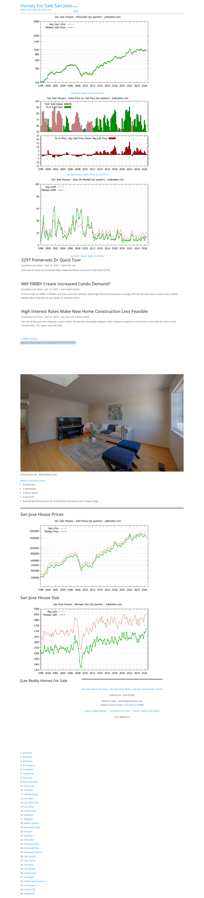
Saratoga (29, 877)
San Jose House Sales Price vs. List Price (87, 174)
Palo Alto (29, 839)
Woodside (29, 893)
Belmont (27, 756)
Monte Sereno (31, 823)
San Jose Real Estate (120, 689)
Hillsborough (31, 794)
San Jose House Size (39, 597)
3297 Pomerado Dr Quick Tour (51, 260)
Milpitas (28, 819)
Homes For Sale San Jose (46, 6)
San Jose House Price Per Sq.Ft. (87, 93)
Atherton (27, 752)
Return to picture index (32, 480)
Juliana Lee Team (33, 265)
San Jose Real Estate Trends (35, 342)
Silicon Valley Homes (96, 710)
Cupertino (28, 773)
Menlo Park (30, 810)
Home (75, 6)
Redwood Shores (33, 852)
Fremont (28, 790)
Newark (28, 831)
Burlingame (29, 765)
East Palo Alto (30, 781)
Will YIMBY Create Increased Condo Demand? (65, 284)
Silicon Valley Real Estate (146, 710)
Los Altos (29, 798)
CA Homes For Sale (120, 710)
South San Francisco (35, 881)
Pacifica (28, 835)
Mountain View (32, 827)
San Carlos (30, 860)
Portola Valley (31, 843)
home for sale (68, 265)
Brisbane (28, 761)
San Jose (28, 864)
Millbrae (28, 814)
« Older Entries (29, 338)
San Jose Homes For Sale (63, 342)
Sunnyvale (29, 885)
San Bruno (29, 856)
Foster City (28, 785)
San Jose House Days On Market (88, 255)
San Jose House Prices (42, 514)
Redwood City (31, 848)
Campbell (28, 769)
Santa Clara (30, 872)
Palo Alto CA (130, 704)
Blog (75, 11)
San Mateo (30, 868)
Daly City (27, 777)
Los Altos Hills (31, 802)
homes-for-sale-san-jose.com (35, 9)
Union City (29, 889)
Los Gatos (29, 806)
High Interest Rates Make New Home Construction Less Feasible (84, 311)
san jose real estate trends (75, 316)
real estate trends (70, 289)
